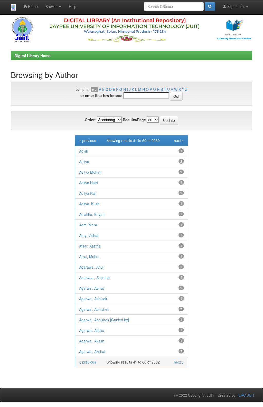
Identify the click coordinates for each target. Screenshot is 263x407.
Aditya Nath (88, 182)
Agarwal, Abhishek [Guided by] (104, 319)
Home (32, 6)
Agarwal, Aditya (91, 330)
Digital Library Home (32, 55)
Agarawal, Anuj (91, 267)
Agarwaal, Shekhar (94, 277)
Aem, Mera (88, 224)
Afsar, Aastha (90, 246)
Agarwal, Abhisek (93, 298)
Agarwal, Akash (91, 340)
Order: (90, 119)
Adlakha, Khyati (91, 214)
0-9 (94, 90)
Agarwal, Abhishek (94, 309)
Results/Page (134, 119)
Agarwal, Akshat (92, 351)
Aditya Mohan (90, 172)
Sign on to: (236, 6)
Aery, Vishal (88, 235)
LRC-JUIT (247, 395)
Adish (83, 151)
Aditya (84, 161)
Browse (52, 6)
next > (179, 140)
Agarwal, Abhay (92, 288)
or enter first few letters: (101, 95)
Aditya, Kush (89, 203)
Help (72, 6)
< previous (87, 140)
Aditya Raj (87, 193)
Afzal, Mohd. (89, 256)
